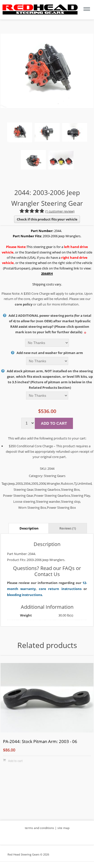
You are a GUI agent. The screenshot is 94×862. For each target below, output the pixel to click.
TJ (75, 483)
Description (29, 528)
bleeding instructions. (25, 594)
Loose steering (24, 501)
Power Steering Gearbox (52, 495)
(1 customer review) (59, 211)
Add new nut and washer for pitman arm (50, 352)
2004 (26, 483)
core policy (23, 304)
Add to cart (15, 760)
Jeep (12, 483)
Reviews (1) (67, 528)
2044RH (47, 273)
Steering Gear (24, 489)
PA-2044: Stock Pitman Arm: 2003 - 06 (40, 741)
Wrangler (53, 483)
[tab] (29, 528)
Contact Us (47, 574)
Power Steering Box (61, 507)
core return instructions (60, 588)
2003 (19, 483)
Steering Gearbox (47, 489)
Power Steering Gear (18, 495)
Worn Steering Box (32, 507)
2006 (42, 483)
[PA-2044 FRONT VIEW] (47, 698)
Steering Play (80, 495)
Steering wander (48, 501)
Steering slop (70, 501)
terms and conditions (39, 828)
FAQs (68, 568)
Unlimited (84, 483)
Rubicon (67, 483)
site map (63, 828)
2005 (34, 483)
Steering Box (70, 489)
